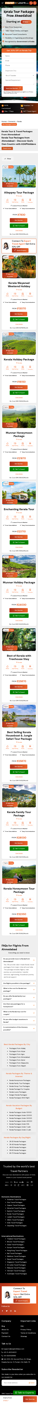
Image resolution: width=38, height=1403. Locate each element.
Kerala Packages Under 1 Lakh (20, 1127)
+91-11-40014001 (9, 1352)
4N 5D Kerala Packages (17, 1147)
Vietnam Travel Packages (16, 1271)
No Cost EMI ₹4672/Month (19, 857)
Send (32, 1383)
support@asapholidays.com (14, 1349)
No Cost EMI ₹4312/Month (19, 701)
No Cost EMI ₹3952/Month (19, 551)
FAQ (22, 1326)
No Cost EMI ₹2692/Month (19, 401)
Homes (4, 121)
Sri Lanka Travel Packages (16, 1265)
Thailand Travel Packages (16, 1239)
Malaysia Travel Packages (16, 1268)
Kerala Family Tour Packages (19, 1083)
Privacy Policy (26, 1330)
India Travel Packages (15, 1223)
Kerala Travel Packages (15, 1214)
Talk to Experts (25, 1392)
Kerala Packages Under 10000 (20, 1112)
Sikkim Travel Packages (15, 1220)
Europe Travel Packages (15, 1248)
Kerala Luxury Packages (17, 1092)
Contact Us (6, 1336)
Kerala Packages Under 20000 (20, 1115)
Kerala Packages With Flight (19, 1098)
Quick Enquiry (21, 250)
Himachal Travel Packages (16, 1208)
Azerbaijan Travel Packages (17, 1274)
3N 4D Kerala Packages (17, 1144)
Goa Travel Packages (14, 1202)
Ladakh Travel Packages (15, 1217)
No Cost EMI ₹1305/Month (19, 234)
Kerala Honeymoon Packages (19, 1080)
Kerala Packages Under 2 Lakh (20, 1130)
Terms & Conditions (28, 1333)
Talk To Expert (20, 226)
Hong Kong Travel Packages (17, 1250)
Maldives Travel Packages (16, 1256)
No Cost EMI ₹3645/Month (19, 478)
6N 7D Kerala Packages (17, 1153)
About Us (5, 1330)
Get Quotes (19, 220)
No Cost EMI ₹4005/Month (19, 624)
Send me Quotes (12, 88)
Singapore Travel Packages (17, 1262)
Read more (7, 148)
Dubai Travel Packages (15, 1245)
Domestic (12, 121)
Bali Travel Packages (14, 1253)
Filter (9, 159)
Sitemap (24, 1336)
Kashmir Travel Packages (16, 1211)
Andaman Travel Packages (16, 1200)
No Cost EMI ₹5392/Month (19, 933)
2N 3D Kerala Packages (17, 1141)
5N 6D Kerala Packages (17, 1150)
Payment (5, 1333)
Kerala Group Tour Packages (19, 1086)
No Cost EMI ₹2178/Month (19, 328)
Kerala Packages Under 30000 (20, 1118)
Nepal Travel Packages (15, 1259)
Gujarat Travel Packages (16, 1205)
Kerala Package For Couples (19, 1089)
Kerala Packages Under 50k (19, 1124)
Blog (3, 1326)
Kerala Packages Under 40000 (20, 1121)
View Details (19, 230)
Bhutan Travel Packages (15, 1242)
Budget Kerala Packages (18, 1095)
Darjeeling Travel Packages (16, 1226)
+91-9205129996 (9, 1356)
